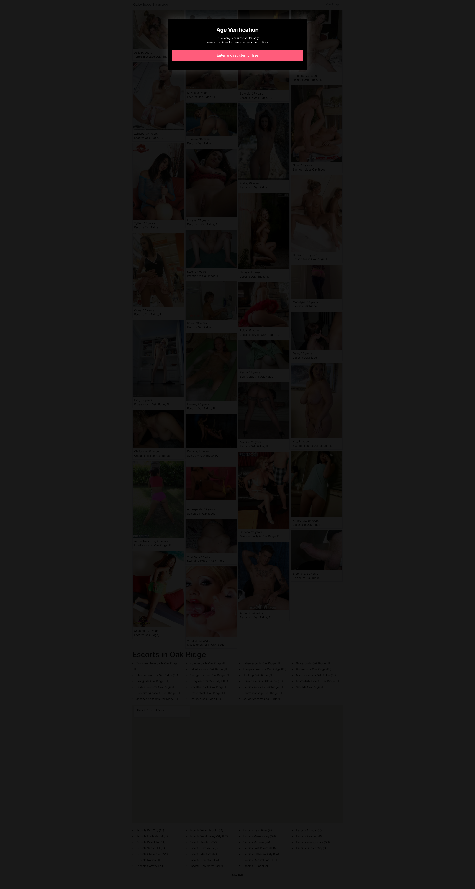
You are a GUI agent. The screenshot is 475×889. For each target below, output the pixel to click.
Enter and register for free (237, 55)
